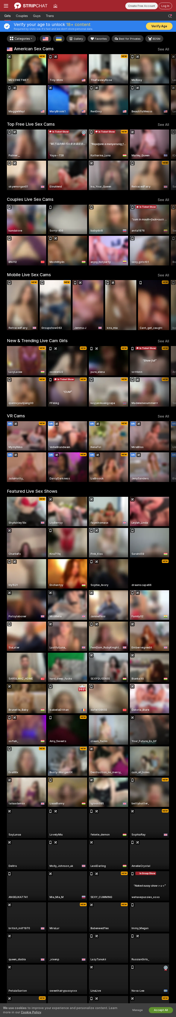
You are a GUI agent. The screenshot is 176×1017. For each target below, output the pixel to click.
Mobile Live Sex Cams (29, 274)
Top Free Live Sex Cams (31, 124)
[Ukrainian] (59, 38)
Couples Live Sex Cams (30, 199)
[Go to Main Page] (31, 6)
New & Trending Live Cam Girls (37, 340)
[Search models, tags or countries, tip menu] (170, 16)
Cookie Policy (31, 1012)
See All (163, 49)
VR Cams (16, 415)
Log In (165, 6)
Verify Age (159, 26)
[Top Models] (55, 6)
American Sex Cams (34, 48)
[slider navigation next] (167, 84)
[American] (45, 38)
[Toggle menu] (6, 6)
